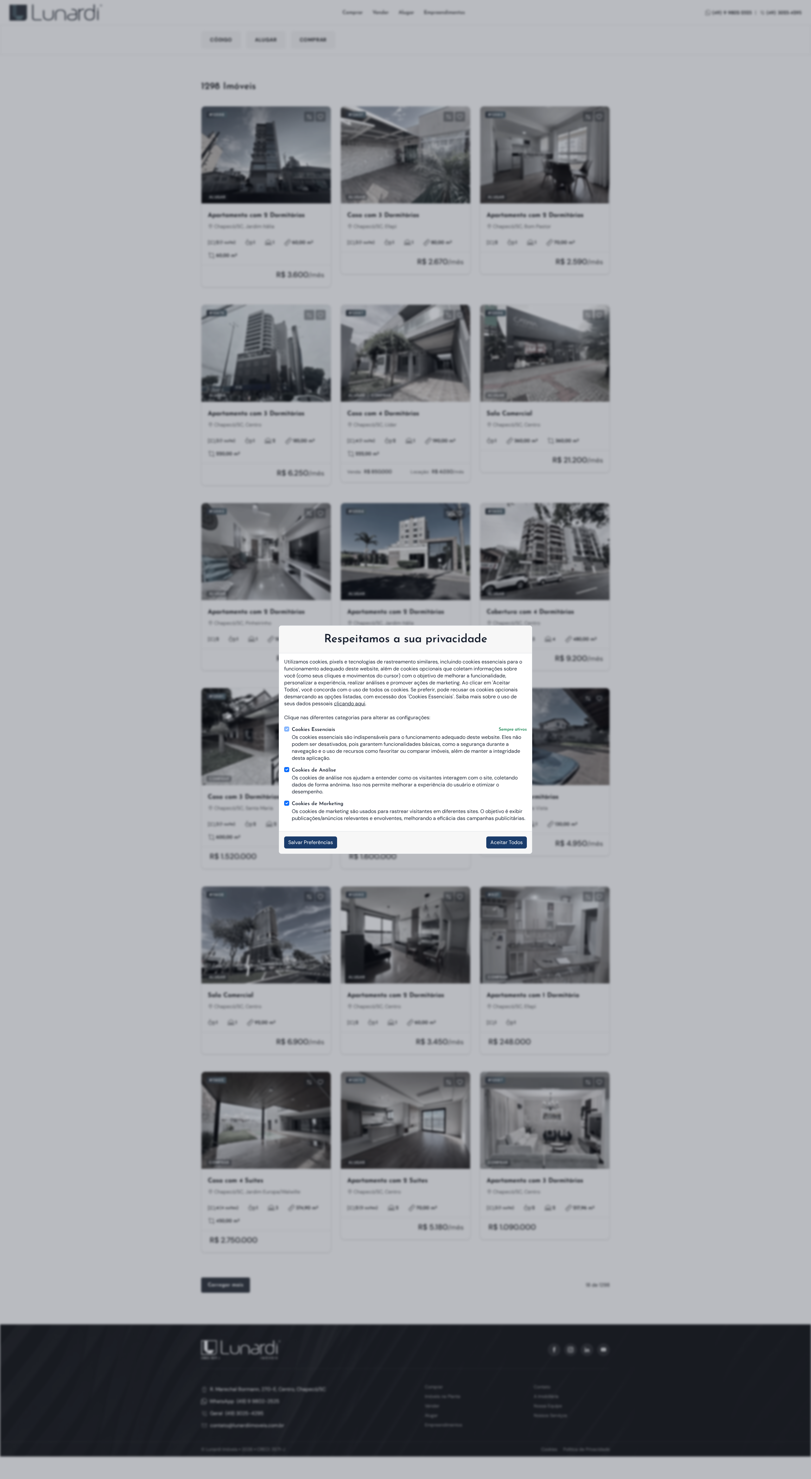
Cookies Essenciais (409, 729)
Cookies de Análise (314, 770)
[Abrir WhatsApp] (795, 1463)
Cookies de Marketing (317, 803)
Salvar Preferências (310, 842)
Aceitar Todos (506, 842)
